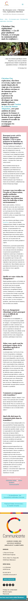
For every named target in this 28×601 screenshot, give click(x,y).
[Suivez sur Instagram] (7, 585)
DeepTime (6, 222)
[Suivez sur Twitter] (13, 585)
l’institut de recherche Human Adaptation (11, 106)
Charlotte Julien (11, 480)
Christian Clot (6, 78)
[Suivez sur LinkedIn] (10, 585)
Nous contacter (9, 579)
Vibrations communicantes (18, 14)
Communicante (14, 484)
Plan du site (6, 594)
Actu (10, 14)
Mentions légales (7, 592)
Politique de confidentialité (10, 590)
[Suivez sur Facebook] (4, 585)
